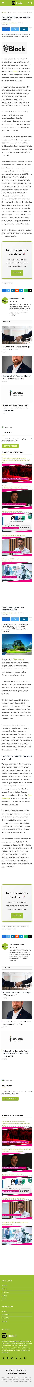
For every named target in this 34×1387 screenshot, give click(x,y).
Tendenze (4, 1299)
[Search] (31, 3)
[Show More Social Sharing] (30, 29)
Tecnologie (4, 1285)
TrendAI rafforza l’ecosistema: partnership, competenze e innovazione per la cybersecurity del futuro (16, 460)
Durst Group (11, 926)
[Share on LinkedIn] (24, 29)
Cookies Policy (5, 1314)
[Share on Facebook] (6, 29)
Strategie (4, 1288)
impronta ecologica (22, 926)
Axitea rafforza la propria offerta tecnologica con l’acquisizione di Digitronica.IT (16, 407)
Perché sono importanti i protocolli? (12, 511)
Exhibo (10, 283)
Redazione (4, 1321)
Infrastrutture (5, 1292)
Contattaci (4, 1311)
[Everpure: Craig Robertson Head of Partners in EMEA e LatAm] (17, 364)
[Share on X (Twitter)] (15, 29)
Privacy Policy (5, 1318)
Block (4, 283)
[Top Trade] (17, 3)
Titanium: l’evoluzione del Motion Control (13, 535)
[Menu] (3, 3)
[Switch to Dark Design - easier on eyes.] (28, 3)
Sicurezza (4, 1295)
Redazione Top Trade (10, 23)
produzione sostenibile (9, 929)
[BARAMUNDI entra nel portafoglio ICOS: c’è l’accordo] (17, 335)
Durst (4, 926)
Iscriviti (17, 273)
